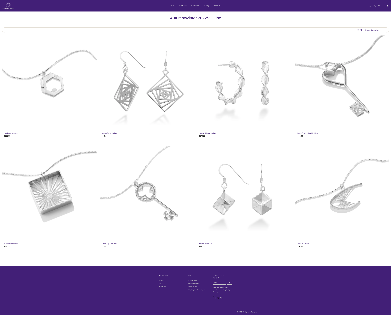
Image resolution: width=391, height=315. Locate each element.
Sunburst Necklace (11, 244)
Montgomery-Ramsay (249, 312)
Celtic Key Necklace (109, 244)
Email (215, 282)
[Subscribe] (229, 283)
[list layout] (358, 30)
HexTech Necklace (11, 133)
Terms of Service (193, 283)
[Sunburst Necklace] (49, 193)
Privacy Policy (192, 280)
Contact (161, 283)
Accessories (195, 6)
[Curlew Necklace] (342, 193)
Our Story (206, 6)
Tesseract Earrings (205, 244)
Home (173, 6)
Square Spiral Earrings (109, 133)
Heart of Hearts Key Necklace (307, 133)
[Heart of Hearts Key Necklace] (342, 83)
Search (161, 280)
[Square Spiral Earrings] (147, 83)
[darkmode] (386, 5)
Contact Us (216, 6)
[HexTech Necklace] (49, 83)
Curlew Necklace (303, 244)
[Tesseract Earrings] (244, 193)
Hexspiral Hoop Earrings (207, 133)
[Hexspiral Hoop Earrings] (244, 83)
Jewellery (182, 6)
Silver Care (162, 287)
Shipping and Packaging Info (197, 290)
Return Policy (192, 287)
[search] (370, 6)
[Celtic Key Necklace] (147, 193)
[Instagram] (220, 298)
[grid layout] (361, 30)
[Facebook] (215, 298)
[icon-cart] (379, 5)
